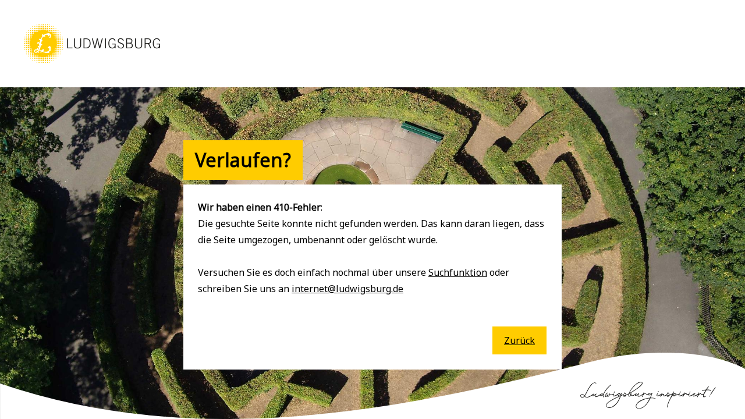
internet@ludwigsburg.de (347, 288)
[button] (92, 64)
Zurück (519, 340)
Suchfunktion (457, 272)
